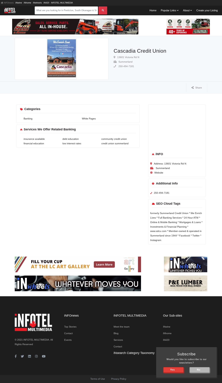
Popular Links (168, 10)
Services (118, 339)
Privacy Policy (118, 378)
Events (68, 339)
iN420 (46, 3)
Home (153, 10)
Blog (116, 333)
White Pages (89, 118)
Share (198, 87)
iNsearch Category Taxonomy (134, 353)
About (186, 10)
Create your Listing (207, 10)
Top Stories (70, 326)
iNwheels (37, 3)
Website (158, 172)
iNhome (27, 3)
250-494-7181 (126, 66)
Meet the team (122, 326)
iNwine (18, 3)
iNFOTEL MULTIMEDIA (62, 3)
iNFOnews (8, 3)
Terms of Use (97, 378)
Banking (28, 118)
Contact (68, 333)
